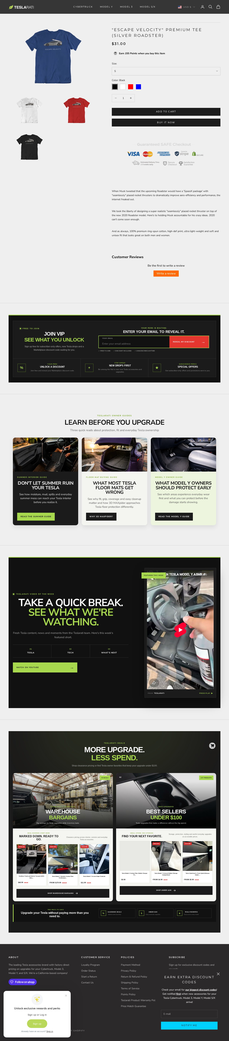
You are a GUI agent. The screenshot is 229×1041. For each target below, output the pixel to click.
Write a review (166, 274)
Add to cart (166, 111)
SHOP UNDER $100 (163, 890)
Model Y (106, 6)
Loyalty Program (90, 965)
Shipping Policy (129, 982)
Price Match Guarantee (133, 1006)
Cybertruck (83, 6)
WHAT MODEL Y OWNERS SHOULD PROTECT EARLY (183, 485)
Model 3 (126, 6)
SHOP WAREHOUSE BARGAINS (60, 893)
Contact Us (87, 982)
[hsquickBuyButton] (212, 746)
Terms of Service (130, 988)
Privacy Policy (128, 970)
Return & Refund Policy (134, 976)
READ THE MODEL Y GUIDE (174, 516)
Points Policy (128, 994)
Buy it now (166, 122)
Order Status (88, 970)
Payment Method (130, 965)
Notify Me (189, 1025)
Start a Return (89, 976)
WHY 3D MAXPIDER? (101, 516)
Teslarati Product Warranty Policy (139, 1000)
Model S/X (147, 6)
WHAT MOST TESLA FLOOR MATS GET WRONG (114, 487)
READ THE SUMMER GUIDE (36, 516)
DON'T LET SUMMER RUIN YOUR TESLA (45, 485)
